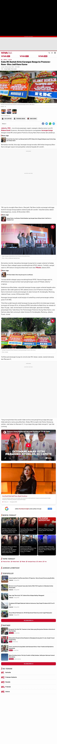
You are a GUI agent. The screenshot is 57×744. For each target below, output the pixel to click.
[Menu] (52, 53)
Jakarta (4, 128)
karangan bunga (47, 130)
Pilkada (38, 267)
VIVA (9, 128)
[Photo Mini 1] (3, 111)
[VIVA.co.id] (6, 53)
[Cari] (49, 53)
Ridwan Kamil (5, 130)
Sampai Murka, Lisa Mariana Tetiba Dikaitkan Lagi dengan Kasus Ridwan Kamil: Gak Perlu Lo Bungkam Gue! (29, 219)
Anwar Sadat (7, 69)
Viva (45, 561)
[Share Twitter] (46, 123)
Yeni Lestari (14, 69)
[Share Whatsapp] (50, 123)
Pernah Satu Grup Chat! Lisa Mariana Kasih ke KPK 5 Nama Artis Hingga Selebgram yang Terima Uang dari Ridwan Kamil (31, 139)
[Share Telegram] (54, 123)
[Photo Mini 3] (14, 111)
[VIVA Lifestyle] (24, 56)
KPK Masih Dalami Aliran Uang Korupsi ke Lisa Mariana (20, 274)
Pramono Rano (6, 561)
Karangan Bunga (32, 561)
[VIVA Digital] (6, 56)
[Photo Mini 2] (9, 111)
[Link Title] (4, 579)
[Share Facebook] (43, 123)
